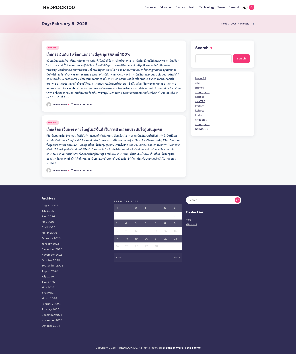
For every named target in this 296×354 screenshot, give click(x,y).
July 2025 (48, 276)
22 (166, 238)
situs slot (201, 119)
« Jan (119, 257)
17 (116, 238)
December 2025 (52, 249)
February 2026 (51, 238)
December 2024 (52, 315)
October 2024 (51, 326)
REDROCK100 (59, 7)
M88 (188, 219)
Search (201, 47)
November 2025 (52, 254)
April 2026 (48, 227)
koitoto (199, 96)
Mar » (177, 257)
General (52, 48)
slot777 (200, 101)
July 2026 (48, 211)
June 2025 (48, 282)
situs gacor (202, 92)
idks (197, 83)
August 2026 (50, 205)
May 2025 (48, 287)
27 (146, 246)
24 (117, 246)
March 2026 (49, 232)
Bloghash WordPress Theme (182, 347)
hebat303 (201, 128)
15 (165, 231)
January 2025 (50, 309)
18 (126, 238)
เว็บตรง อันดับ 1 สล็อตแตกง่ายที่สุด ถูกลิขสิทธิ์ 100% (88, 54)
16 (175, 231)
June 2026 (48, 216)
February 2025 (51, 304)
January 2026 (50, 243)
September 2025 (52, 265)
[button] (237, 200)
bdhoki (199, 87)
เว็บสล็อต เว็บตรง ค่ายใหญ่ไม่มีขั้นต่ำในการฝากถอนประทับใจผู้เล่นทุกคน (104, 129)
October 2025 (51, 260)
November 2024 (52, 320)
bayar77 (200, 78)
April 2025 (48, 293)
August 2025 (50, 271)
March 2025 (49, 298)
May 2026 (48, 222)
